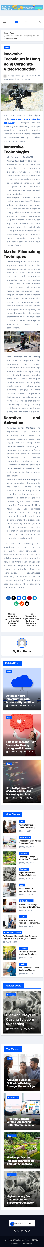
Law (21, 821)
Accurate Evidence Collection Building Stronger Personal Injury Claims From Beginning (29, 828)
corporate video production (17, 79)
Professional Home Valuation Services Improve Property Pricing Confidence (20, 937)
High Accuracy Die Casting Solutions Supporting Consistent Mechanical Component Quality (22, 1203)
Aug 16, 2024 (28, 798)
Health (23, 917)
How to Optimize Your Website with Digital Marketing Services (19, 791)
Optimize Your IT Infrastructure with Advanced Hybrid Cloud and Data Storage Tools (20, 700)
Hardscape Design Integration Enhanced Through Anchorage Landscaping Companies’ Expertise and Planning (21, 1165)
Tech (7, 47)
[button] (38, 1012)
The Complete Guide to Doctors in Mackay (29, 968)
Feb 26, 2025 (29, 705)
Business (23, 853)
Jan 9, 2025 (28, 751)
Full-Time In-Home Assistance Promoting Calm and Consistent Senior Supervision (28, 924)
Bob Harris (15, 76)
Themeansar (27, 1243)
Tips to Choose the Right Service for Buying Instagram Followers (21, 745)
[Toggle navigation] (4, 21)
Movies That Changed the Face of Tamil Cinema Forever (30, 906)
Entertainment (26, 901)
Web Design (25, 837)
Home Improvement (12, 932)
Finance (23, 948)
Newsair (14, 1243)
